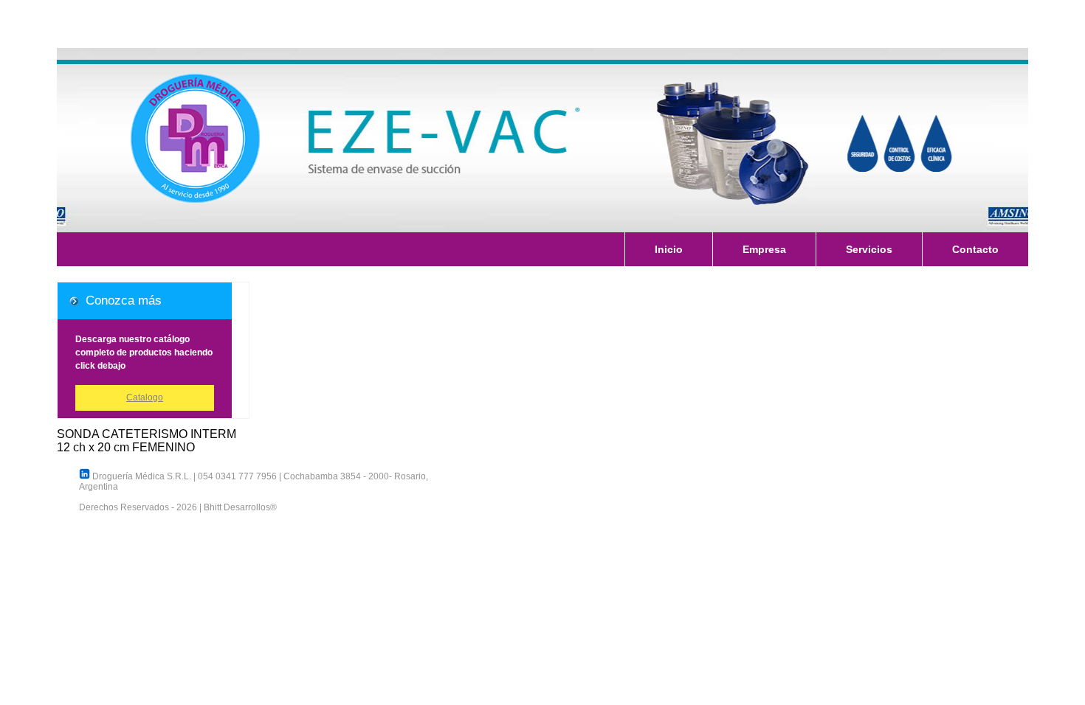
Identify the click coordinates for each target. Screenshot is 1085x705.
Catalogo (144, 397)
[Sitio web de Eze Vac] (542, 140)
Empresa (764, 249)
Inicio (669, 249)
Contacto (975, 249)
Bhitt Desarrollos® (240, 507)
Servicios (869, 249)
